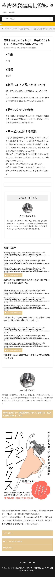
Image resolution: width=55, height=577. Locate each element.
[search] (50, 19)
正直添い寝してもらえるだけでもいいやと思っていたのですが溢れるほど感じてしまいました (27, 318)
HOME (4, 12)
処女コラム (9, 548)
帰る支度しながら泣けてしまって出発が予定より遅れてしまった (27, 356)
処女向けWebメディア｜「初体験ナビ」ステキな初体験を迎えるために (27, 5)
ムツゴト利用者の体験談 (21, 29)
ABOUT (12, 12)
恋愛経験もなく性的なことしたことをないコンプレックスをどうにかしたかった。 (27, 281)
